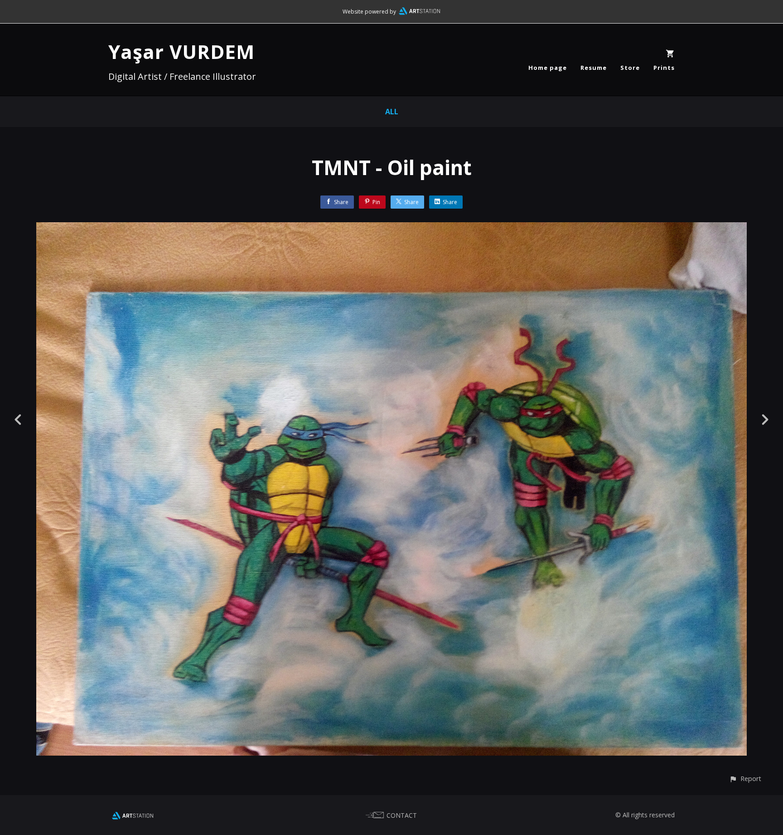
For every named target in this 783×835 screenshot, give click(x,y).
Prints (664, 67)
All (391, 112)
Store (630, 67)
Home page (547, 67)
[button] (745, 778)
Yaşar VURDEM (181, 51)
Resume (593, 67)
